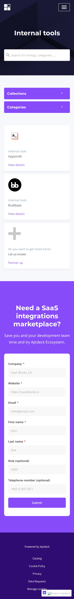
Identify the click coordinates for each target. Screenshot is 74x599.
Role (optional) (18, 461)
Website (14, 383)
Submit (37, 503)
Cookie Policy (37, 566)
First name (15, 422)
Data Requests (37, 581)
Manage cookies (37, 589)
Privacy (37, 573)
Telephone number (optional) (29, 480)
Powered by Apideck (37, 546)
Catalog (37, 558)
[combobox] (37, 55)
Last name (15, 441)
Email (12, 403)
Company (15, 364)
